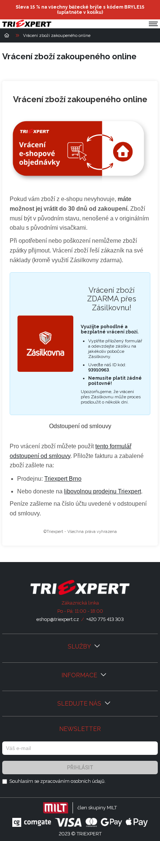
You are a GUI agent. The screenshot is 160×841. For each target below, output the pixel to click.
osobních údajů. (88, 781)
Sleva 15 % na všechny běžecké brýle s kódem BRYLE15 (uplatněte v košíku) (80, 9)
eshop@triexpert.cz (57, 619)
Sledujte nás (80, 703)
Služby (80, 646)
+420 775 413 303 (105, 619)
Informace (80, 675)
